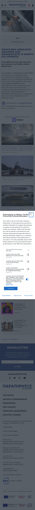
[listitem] (17, 250)
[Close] (31, 215)
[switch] (27, 255)
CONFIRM (11, 288)
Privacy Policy (28, 295)
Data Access (17, 295)
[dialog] (17, 255)
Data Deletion (6, 295)
